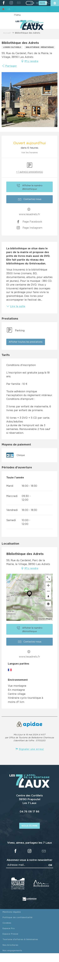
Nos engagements (12, 950)
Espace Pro (9, 928)
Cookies (7, 923)
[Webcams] (46, 3)
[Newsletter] (18, 3)
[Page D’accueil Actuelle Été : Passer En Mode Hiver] (29, 3)
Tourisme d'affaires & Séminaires (20, 939)
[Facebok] (3, 3)
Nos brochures (10, 945)
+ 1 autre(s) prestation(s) (29, 172)
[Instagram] (11, 3)
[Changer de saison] (30, 3)
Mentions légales (12, 912)
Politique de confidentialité (17, 917)
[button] (25, 342)
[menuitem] (29, 26)
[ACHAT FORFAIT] (55, 3)
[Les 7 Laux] (29, 787)
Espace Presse (10, 934)
